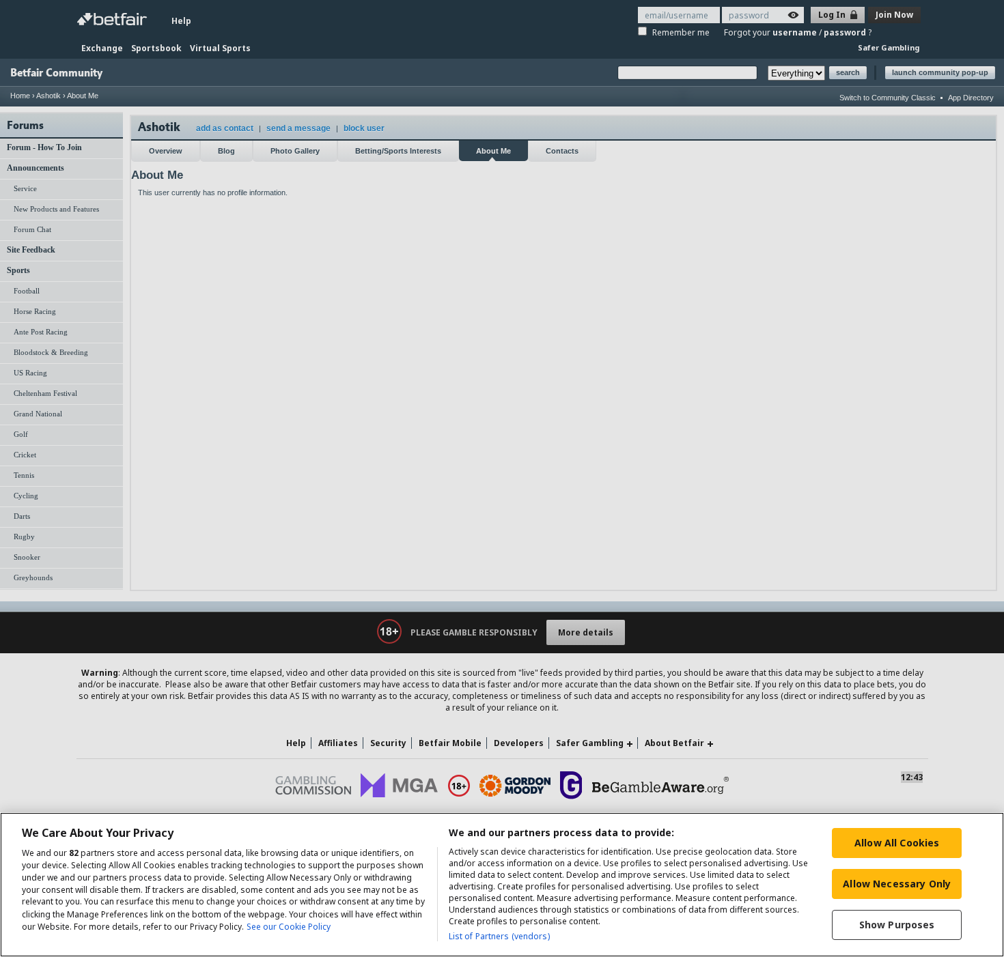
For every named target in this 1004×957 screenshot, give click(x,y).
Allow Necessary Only (897, 883)
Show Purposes (897, 924)
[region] (502, 884)
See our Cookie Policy (289, 926)
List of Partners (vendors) (499, 936)
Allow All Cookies (896, 842)
